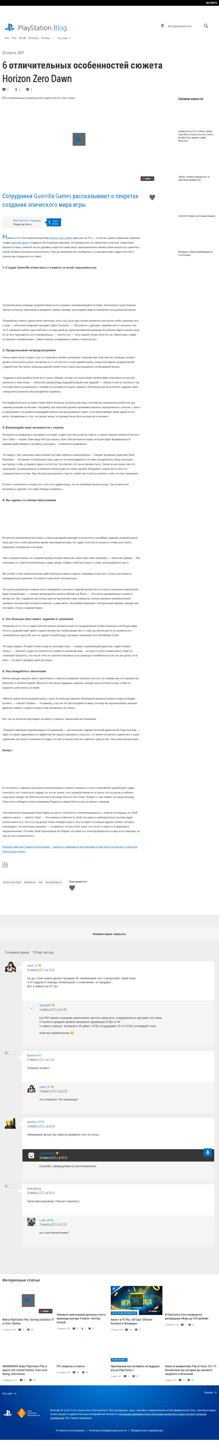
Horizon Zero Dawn (61, 238)
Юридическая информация (147, 1430)
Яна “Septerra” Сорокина (27, 220)
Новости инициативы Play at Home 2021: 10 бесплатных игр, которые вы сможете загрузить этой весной (190, 1370)
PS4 (14, 38)
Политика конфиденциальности (107, 1430)
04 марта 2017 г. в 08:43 (41, 1126)
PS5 (7, 38)
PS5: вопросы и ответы (71, 1366)
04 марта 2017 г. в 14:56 (41, 1192)
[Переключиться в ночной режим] (162, 26)
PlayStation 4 (30, 882)
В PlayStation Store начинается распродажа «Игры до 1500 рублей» (187, 1316)
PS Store (34, 38)
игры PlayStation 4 (53, 882)
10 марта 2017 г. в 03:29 (53, 1224)
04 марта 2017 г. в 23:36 (53, 1091)
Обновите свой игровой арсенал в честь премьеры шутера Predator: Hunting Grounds (81, 1318)
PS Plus (46, 38)
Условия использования (70, 1430)
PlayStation (42, 27)
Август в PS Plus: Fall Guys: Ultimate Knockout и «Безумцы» (131, 1321)
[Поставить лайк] (28, 1329)
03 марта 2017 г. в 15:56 (40, 1059)
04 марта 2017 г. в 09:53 (53, 1157)
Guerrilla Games (20, 242)
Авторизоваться (179, 26)
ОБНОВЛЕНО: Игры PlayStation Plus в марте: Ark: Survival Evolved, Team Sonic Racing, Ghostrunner (24, 1370)
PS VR (22, 38)
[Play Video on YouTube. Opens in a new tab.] (147, 178)
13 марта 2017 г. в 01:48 (53, 1009)
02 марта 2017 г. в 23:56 (41, 969)
